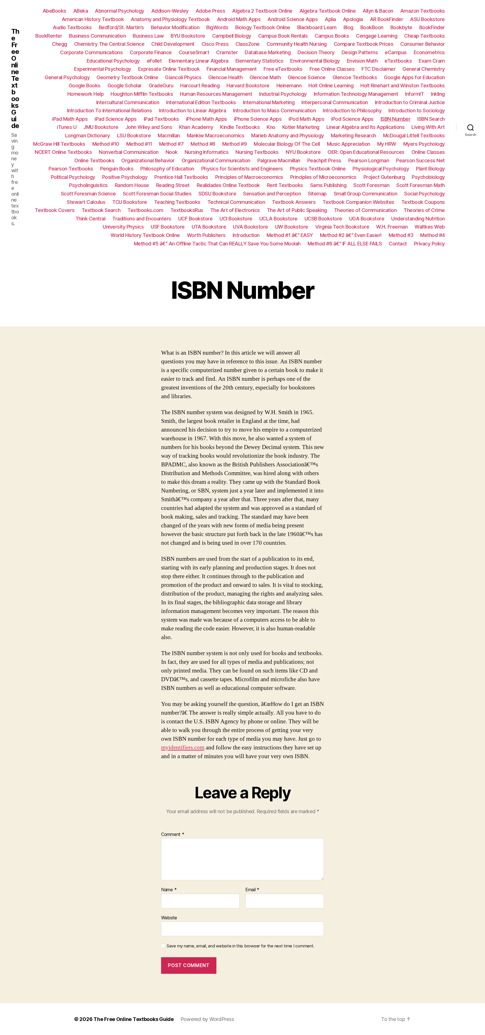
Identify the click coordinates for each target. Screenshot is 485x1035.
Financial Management (232, 69)
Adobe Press (210, 11)
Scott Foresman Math (420, 185)
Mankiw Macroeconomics (215, 135)
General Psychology (67, 77)
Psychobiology (428, 177)
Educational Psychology (113, 61)
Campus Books (332, 36)
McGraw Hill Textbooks (59, 144)
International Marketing (269, 102)
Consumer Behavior (422, 44)
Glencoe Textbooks (355, 77)
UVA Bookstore (250, 227)
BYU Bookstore (188, 36)
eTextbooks (398, 61)
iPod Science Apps (352, 119)
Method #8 (203, 144)
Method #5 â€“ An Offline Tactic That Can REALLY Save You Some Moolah (217, 244)
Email (252, 889)
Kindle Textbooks (240, 127)
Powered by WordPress (207, 1019)
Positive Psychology (125, 177)
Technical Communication (236, 202)
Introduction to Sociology (416, 110)
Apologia (353, 19)
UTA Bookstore (209, 227)
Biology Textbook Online (262, 27)
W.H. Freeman (392, 227)
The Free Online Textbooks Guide (15, 78)
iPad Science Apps (116, 119)
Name (169, 889)
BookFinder (432, 27)
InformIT (414, 94)
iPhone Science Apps (258, 119)
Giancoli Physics (183, 77)
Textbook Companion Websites (358, 202)
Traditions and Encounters (141, 219)
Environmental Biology (315, 61)
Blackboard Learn (317, 27)
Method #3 (401, 235)
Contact (398, 244)
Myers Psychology (424, 144)
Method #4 (432, 235)
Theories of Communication (365, 210)
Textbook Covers (55, 210)
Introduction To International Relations (109, 110)
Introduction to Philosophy (352, 110)
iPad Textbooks (161, 119)
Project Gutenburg (384, 177)
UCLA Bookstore (278, 219)
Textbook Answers (293, 202)
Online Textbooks (94, 160)
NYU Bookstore (303, 152)
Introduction (246, 235)
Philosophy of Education (167, 169)
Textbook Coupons (423, 202)
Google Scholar (124, 85)
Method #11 (139, 144)
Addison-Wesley (170, 11)
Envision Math (362, 61)
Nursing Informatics (207, 152)
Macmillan (169, 135)
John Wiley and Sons (148, 127)
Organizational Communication (216, 160)
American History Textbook (93, 19)
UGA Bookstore (367, 219)
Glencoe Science (307, 77)
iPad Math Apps (70, 119)
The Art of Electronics (235, 210)
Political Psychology (73, 177)
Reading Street (173, 185)
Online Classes (428, 152)
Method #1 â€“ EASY (290, 235)
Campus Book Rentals (283, 36)
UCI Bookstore (235, 219)
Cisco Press (215, 44)
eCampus (396, 52)
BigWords (217, 27)
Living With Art (428, 127)
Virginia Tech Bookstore (342, 227)
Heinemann (289, 85)
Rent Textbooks (285, 185)
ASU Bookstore (427, 19)
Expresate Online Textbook (169, 69)
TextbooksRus (186, 210)
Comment (172, 834)
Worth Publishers (206, 235)
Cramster (227, 52)
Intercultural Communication (127, 102)
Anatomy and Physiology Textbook (170, 19)
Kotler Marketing (300, 127)
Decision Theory (316, 52)
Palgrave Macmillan (278, 160)
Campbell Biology (231, 36)
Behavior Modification (175, 27)
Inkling (438, 94)
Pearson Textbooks (71, 169)
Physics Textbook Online (318, 169)
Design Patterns (360, 52)
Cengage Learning (376, 36)
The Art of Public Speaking (297, 210)
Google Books (84, 85)
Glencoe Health (225, 77)
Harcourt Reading (199, 85)
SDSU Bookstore (217, 194)
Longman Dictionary (87, 135)
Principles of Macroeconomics (249, 177)
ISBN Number (396, 119)
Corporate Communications (91, 52)
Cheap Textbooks (424, 36)
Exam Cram (432, 61)
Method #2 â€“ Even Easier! (351, 235)
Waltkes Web (430, 227)
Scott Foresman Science (88, 194)
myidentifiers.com (182, 747)
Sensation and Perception (272, 194)
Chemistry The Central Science (109, 44)
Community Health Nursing (297, 44)
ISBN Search (431, 119)
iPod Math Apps (306, 119)
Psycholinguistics (88, 185)
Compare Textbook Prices (364, 44)
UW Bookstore (291, 227)
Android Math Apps (239, 19)
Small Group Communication (365, 194)
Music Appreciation (348, 144)
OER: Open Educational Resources (366, 152)
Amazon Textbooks (422, 11)
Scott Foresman (371, 185)
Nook (172, 152)
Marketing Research (353, 135)
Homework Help (85, 94)
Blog (348, 27)
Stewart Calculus (86, 202)
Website (169, 917)
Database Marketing (267, 52)
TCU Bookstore (129, 202)
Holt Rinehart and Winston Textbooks (402, 85)
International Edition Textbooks (201, 102)
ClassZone (247, 44)
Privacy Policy (429, 244)
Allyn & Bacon (378, 11)
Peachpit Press (324, 160)
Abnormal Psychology (119, 11)
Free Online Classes (332, 69)
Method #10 (105, 144)
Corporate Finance (151, 52)
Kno (271, 127)
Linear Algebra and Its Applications (365, 127)
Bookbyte (401, 27)
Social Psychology (424, 194)
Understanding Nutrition (418, 219)
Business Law (148, 36)
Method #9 (234, 144)
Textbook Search (101, 210)
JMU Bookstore (100, 127)
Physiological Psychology (381, 169)
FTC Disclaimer (378, 69)
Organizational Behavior (148, 160)
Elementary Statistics (259, 61)
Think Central (91, 219)
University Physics (123, 227)
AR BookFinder (386, 19)
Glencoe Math (265, 77)
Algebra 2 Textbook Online (262, 11)
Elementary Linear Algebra (198, 61)
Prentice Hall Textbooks (181, 177)
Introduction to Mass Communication (274, 110)
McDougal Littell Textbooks (414, 135)
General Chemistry (423, 69)
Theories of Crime (424, 210)
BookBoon (371, 27)
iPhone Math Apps (206, 119)
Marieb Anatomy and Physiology (287, 135)
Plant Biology (430, 169)
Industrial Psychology (283, 94)
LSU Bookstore (134, 135)
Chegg (59, 44)
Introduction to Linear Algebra (192, 110)
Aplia (330, 19)
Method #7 (171, 144)
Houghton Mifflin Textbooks (142, 94)
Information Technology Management (356, 94)
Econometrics (429, 52)
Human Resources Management (216, 94)
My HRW (386, 144)
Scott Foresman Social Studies (157, 194)
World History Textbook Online (145, 235)
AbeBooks (54, 11)
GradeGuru (161, 85)
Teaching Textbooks (177, 202)
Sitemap (317, 194)
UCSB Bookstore (323, 219)
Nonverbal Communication (129, 152)
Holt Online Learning (330, 85)
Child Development (173, 44)
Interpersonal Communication (334, 102)
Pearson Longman (368, 160)
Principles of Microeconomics (323, 177)
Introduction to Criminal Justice (410, 102)
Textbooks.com (145, 210)
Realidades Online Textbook (228, 185)
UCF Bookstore (195, 219)
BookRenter (48, 36)
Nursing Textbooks (257, 152)
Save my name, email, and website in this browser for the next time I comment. (240, 946)
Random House (132, 185)
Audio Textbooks (72, 27)
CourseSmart (194, 52)
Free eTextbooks (283, 69)
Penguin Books (117, 169)
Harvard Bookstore (248, 85)
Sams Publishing (328, 185)
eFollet (154, 61)
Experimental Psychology (102, 69)
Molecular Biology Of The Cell (287, 144)
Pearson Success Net (420, 160)
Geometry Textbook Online (127, 77)
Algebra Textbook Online (327, 11)
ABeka (80, 11)
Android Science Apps (292, 19)
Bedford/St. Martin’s (121, 27)
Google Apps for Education (414, 77)
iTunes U (66, 127)
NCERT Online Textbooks (63, 152)
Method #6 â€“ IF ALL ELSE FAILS (345, 244)
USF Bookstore (168, 227)
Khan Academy (196, 127)
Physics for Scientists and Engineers (242, 169)
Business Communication (97, 36)
